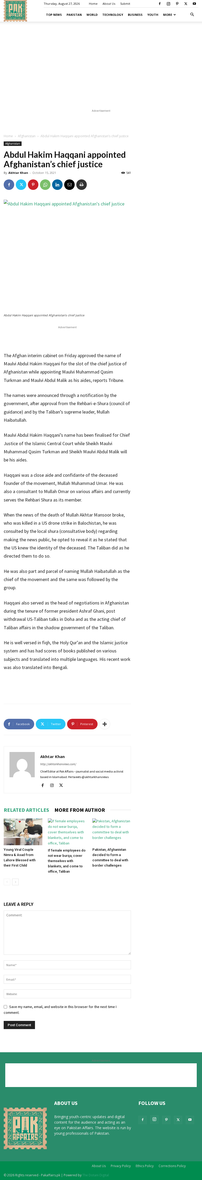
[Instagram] (168, 3)
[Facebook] (160, 3)
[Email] (69, 184)
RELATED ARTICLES (26, 810)
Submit (125, 4)
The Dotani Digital (95, 1175)
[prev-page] (7, 882)
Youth (152, 15)
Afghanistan (27, 136)
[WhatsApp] (45, 184)
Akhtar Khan (18, 173)
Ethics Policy (145, 1166)
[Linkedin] (57, 184)
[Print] (81, 184)
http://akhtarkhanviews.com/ (58, 764)
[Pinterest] (177, 3)
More (167, 15)
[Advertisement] (101, 65)
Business (135, 15)
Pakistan (74, 15)
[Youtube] (194, 3)
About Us (109, 4)
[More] (104, 724)
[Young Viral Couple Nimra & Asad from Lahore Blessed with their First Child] (23, 831)
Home (93, 4)
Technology (112, 15)
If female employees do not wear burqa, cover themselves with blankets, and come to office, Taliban (66, 860)
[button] (192, 14)
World (92, 15)
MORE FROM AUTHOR (79, 810)
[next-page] (15, 882)
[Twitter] (186, 3)
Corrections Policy (172, 1166)
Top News (54, 15)
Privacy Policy (121, 1166)
